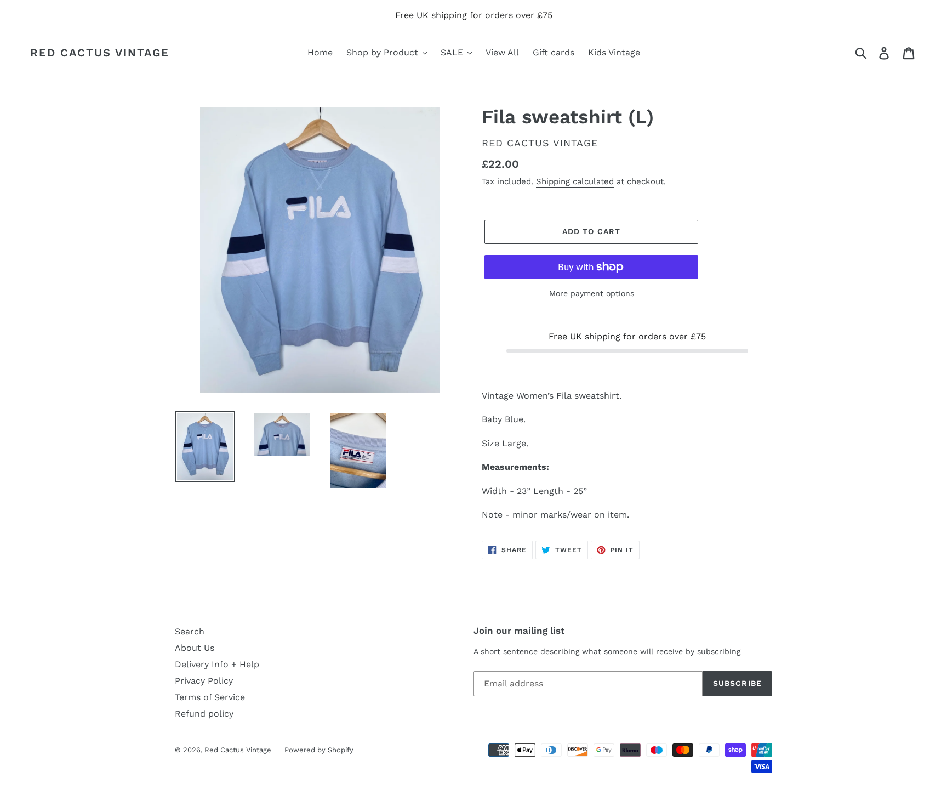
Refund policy (204, 713)
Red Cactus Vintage (99, 52)
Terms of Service (210, 697)
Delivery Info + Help (217, 664)
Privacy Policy (204, 681)
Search (189, 631)
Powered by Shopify (318, 750)
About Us (194, 648)
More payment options (591, 293)
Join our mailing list (519, 630)
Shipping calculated (575, 181)
